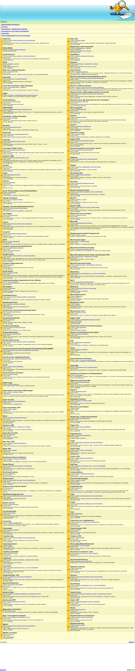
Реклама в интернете (81, 349)
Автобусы (11, 265)
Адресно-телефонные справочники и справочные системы (24, 593)
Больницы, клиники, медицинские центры (19, 358)
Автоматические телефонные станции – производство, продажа (93, 593)
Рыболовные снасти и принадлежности (87, 159)
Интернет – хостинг (13, 63)
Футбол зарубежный (13, 241)
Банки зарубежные (13, 282)
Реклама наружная (81, 109)
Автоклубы (11, 319)
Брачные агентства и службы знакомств (87, 553)
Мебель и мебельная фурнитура (85, 56)
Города (78, 304)
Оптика (10, 167)
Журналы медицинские (82, 334)
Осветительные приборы (82, 382)
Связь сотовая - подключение (84, 450)
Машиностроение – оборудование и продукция (89, 265)
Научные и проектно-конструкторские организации (90, 78)
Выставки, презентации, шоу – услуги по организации (91, 273)
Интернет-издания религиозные (84, 150)
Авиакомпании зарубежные (15, 248)
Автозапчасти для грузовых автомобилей (19, 576)
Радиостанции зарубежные (15, 366)
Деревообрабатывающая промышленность (20, 109)
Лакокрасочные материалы (83, 174)
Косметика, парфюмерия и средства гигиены (88, 167)
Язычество (79, 488)
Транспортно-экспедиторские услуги (18, 157)
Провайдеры (11, 182)
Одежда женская (13, 215)
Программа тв (12, 192)
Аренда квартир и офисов (15, 199)
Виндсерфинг (79, 375)
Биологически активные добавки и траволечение (21, 297)
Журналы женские (13, 504)
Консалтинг (79, 568)
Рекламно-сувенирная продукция (85, 183)
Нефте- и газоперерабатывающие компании (88, 319)
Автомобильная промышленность (17, 233)
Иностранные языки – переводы (17, 87)
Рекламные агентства (82, 71)
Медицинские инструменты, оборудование (20, 466)
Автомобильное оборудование (16, 141)
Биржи (77, 408)
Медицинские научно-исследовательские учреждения (23, 350)
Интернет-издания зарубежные (16, 49)
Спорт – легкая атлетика (82, 241)
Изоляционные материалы (83, 418)
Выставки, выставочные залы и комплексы (20, 223)
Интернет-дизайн (80, 40)
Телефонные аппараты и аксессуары (86, 288)
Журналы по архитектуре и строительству (87, 522)
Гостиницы (11, 634)
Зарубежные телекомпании (83, 126)
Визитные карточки (81, 391)
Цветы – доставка (81, 235)
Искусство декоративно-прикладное (18, 134)
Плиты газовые (12, 409)
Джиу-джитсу (12, 610)
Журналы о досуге (81, 215)
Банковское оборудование (15, 584)
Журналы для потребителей (83, 561)
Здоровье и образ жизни (15, 522)
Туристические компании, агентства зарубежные (21, 40)
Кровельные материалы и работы (85, 140)
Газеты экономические (14, 334)
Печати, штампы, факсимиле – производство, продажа (23, 559)
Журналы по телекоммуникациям (17, 78)
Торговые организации (14, 311)
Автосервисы (12, 512)
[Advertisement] (55, 13)
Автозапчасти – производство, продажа (87, 63)
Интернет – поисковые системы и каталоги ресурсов (23, 95)
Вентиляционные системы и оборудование (87, 207)
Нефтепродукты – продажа (83, 48)
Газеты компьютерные (14, 101)
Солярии (78, 530)
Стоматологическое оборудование (17, 208)
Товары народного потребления (84, 458)
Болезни (10, 488)
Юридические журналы (14, 127)
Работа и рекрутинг (13, 384)
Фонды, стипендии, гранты (15, 392)
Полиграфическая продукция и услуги (19, 617)
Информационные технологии (84, 223)
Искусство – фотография (83, 545)
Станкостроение (80, 537)
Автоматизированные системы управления (88, 601)
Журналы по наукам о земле (84, 400)
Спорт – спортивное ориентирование (86, 360)
